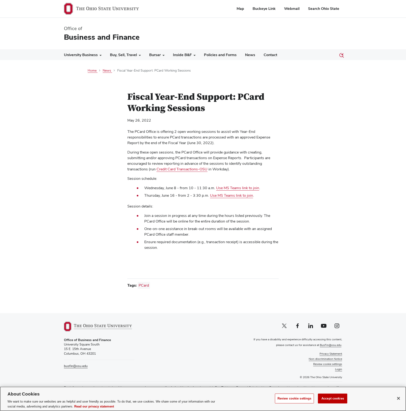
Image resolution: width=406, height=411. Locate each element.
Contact (270, 54)
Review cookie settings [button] (327, 364)
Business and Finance (102, 37)
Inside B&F (182, 54)
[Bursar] (162, 56)
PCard (144, 285)
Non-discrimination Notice (325, 359)
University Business (81, 54)
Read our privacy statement (94, 406)
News (250, 54)
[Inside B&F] (193, 56)
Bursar (155, 54)
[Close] (398, 398)
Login (338, 369)
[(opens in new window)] (98, 326)
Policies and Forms (220, 54)
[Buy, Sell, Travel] (139, 56)
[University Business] (100, 56)
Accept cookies (332, 398)
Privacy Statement (331, 354)
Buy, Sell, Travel (123, 54)
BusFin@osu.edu (330, 345)
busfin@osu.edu (76, 366)
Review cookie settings (294, 398)
